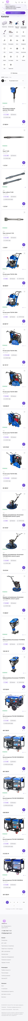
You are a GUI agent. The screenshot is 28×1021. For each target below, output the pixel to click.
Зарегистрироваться (15, 12)
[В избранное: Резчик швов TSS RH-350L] (24, 253)
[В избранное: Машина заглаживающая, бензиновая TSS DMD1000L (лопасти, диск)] (24, 533)
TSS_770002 (5, 600)
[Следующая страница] (14, 905)
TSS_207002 (5, 193)
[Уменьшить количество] (21, 124)
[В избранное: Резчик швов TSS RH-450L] (24, 329)
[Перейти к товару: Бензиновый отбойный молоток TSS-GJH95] (23, 121)
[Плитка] (2, 80)
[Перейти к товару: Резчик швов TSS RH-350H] (23, 321)
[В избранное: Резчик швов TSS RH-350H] (24, 291)
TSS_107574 (5, 393)
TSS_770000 (5, 557)
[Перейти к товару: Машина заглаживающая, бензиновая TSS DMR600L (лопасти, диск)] (23, 610)
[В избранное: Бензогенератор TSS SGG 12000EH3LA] (24, 818)
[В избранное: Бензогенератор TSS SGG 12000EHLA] (24, 859)
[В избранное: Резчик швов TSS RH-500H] (24, 412)
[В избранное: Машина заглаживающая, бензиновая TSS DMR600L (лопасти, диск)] (24, 576)
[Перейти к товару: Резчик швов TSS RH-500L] (23, 485)
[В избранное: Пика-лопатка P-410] (24, 212)
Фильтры (14, 73)
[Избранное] (19, 2)
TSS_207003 (5, 234)
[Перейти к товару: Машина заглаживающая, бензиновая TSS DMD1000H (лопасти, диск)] (23, 524)
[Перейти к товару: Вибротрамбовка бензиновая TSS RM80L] (23, 648)
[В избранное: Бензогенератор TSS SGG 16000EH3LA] (24, 777)
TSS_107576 (5, 434)
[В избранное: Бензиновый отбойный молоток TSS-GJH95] (24, 87)
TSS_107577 (5, 475)
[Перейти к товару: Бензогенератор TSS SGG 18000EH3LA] (23, 727)
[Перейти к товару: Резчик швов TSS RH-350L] (23, 282)
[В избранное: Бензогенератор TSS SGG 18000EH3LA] (24, 695)
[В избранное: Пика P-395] (24, 130)
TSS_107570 (5, 314)
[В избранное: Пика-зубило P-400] (24, 171)
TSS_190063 (5, 799)
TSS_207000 (5, 111)
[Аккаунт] (25, 2)
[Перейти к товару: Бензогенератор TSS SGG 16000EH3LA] (23, 809)
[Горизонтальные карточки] (5, 80)
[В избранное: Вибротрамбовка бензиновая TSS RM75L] (24, 657)
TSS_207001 (5, 152)
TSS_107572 (5, 276)
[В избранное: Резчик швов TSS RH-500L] (24, 453)
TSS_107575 (5, 352)
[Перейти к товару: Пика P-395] (23, 162)
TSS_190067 (5, 758)
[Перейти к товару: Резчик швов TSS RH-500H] (23, 444)
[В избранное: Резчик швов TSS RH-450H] (24, 370)
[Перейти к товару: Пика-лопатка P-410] (23, 244)
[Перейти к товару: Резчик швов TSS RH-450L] (23, 362)
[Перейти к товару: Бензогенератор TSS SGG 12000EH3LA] (23, 850)
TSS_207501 (5, 679)
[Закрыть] (25, 6)
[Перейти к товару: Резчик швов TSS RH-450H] (23, 403)
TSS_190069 (5, 717)
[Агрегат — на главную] (7, 2)
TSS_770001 (5, 518)
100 (24, 902)
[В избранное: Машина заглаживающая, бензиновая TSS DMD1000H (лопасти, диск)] (24, 494)
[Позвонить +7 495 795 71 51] (16, 2)
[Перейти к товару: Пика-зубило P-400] (23, 203)
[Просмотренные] (22, 2)
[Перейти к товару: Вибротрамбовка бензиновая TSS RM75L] (23, 686)
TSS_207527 (5, 641)
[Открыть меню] (2, 2)
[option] (4, 23)
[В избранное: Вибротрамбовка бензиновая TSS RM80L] (24, 619)
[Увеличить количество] (24, 124)
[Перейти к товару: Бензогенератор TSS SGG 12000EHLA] (23, 891)
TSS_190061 (5, 882)
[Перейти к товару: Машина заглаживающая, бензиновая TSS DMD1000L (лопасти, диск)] (23, 567)
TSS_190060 (5, 841)
